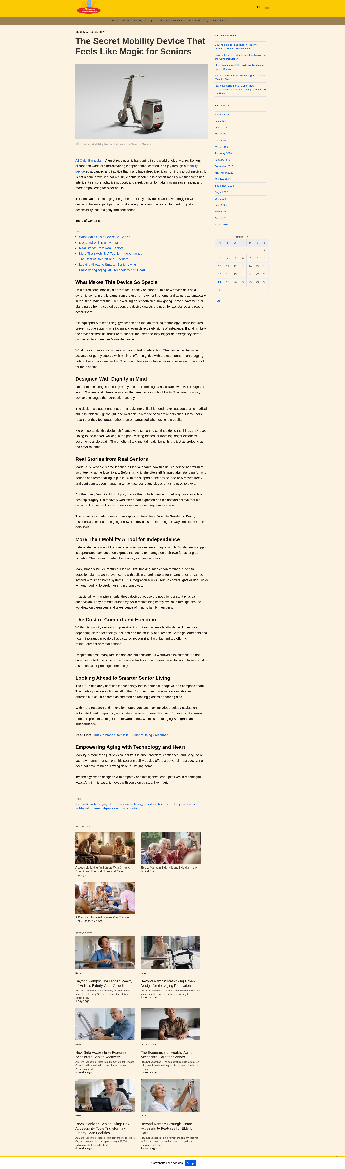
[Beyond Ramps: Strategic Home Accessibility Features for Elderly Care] (171, 1095)
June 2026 (221, 127)
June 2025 (221, 205)
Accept (190, 1163)
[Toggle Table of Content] (78, 231)
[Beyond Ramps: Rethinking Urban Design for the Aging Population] (171, 952)
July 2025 (220, 198)
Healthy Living (221, 20)
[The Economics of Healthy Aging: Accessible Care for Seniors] (171, 1024)
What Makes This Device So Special (105, 237)
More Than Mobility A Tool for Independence (110, 253)
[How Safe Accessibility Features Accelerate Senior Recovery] (105, 1024)
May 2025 (220, 211)
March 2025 (222, 224)
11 (227, 266)
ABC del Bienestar (88, 160)
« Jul (217, 300)
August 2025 (222, 192)
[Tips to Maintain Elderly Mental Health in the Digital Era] (171, 848)
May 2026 (220, 134)
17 (219, 274)
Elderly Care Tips (144, 20)
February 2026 (223, 153)
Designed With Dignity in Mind (100, 242)
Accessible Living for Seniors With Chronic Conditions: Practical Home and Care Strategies (102, 871)
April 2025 (220, 218)
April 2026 (220, 140)
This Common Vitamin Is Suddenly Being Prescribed (130, 735)
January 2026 (223, 159)
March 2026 (222, 146)
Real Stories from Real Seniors (101, 248)
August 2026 (222, 114)
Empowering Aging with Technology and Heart (112, 270)
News (126, 20)
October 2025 (223, 179)
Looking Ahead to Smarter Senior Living (107, 264)
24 (219, 282)
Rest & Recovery (198, 20)
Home (115, 20)
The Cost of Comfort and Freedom (103, 259)
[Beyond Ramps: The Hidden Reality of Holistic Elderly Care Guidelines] (105, 952)
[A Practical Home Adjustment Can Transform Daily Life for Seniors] (105, 898)
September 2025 (224, 185)
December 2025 (224, 166)
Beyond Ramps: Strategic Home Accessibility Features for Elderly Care (166, 1128)
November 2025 (224, 172)
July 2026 (220, 121)
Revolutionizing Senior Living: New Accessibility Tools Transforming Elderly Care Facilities (102, 1128)
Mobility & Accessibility (171, 20)
